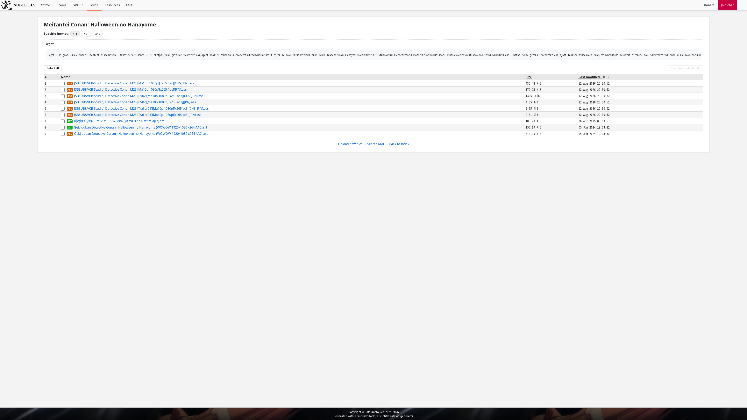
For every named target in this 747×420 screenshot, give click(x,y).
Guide (94, 5)
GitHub (78, 5)
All (75, 34)
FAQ (129, 5)
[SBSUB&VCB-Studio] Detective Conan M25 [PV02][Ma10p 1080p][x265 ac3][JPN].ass (135, 102)
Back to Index (399, 144)
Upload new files (350, 144)
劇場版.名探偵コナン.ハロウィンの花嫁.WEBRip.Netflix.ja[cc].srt (119, 121)
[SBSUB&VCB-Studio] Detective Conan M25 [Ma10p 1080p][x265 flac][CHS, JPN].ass (134, 83)
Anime (45, 5)
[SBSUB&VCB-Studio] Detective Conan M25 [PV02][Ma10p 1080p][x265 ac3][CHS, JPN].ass (138, 96)
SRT (86, 34)
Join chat (727, 5)
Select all (52, 68)
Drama (61, 5)
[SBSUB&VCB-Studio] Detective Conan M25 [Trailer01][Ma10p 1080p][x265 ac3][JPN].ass (137, 115)
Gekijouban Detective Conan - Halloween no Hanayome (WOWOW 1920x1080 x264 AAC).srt (140, 127)
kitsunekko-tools (364, 416)
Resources (112, 5)
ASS (97, 34)
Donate (709, 5)
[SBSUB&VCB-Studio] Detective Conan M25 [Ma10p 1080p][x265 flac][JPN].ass (130, 90)
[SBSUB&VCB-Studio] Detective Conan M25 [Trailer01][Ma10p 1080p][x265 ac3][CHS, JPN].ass (141, 108)
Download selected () (685, 68)
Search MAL (376, 144)
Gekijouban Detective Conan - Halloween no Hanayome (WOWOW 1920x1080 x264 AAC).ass (141, 133)
